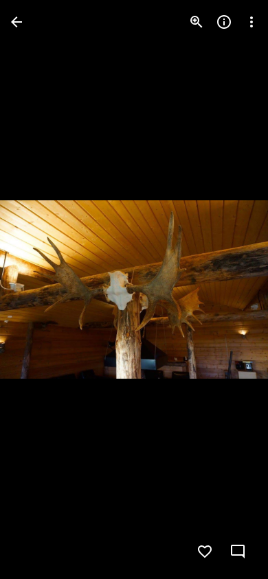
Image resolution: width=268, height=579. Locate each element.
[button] (38, 289)
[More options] (251, 22)
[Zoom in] (196, 22)
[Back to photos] (16, 21)
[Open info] (224, 22)
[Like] (205, 551)
